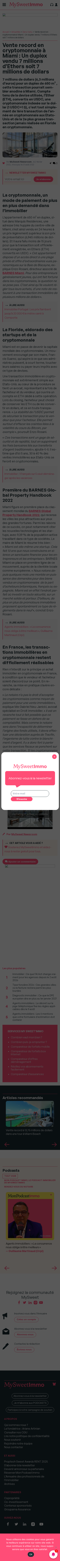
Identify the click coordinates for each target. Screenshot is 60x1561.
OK (30, 1554)
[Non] (56, 1547)
